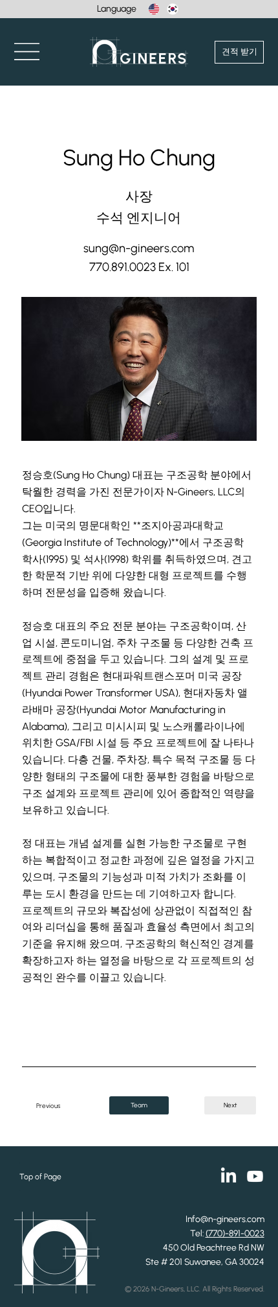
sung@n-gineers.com (138, 248)
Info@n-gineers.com (225, 1219)
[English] (154, 9)
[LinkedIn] (228, 1176)
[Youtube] (255, 1176)
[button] (26, 52)
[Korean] (172, 9)
